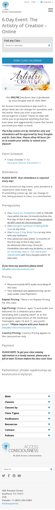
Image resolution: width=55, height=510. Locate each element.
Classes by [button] (11, 407)
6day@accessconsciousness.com (18, 269)
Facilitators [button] (12, 418)
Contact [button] (10, 429)
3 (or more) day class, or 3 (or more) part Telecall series (30, 251)
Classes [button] (9, 402)
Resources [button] (11, 424)
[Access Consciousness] (5, 6)
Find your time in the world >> (24, 162)
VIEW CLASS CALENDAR (27, 60)
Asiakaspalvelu (10, 503)
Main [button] (8, 396)
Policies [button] (9, 435)
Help (33, 2)
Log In (27, 2)
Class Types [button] (12, 413)
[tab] (27, 396)
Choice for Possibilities (24, 212)
